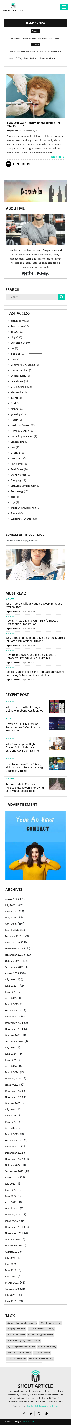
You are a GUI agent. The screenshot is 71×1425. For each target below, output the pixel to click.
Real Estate (19, 469)
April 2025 (11, 998)
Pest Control (19, 464)
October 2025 (12, 961)
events (16, 398)
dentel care (20, 381)
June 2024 (10, 1054)
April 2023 (11, 1128)
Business (35, 31)
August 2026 (12, 899)
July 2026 (10, 905)
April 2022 (11, 1202)
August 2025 (12, 973)
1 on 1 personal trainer (50, 1323)
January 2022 (12, 1221)
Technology (19, 491)
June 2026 (10, 911)
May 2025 (10, 992)
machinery (18, 458)
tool (15, 497)
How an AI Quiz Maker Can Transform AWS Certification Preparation (35, 52)
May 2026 (10, 917)
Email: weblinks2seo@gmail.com (22, 541)
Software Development (25, 486)
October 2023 (12, 1103)
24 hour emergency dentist (40, 1335)
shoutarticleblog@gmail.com (42, 1406)
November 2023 (14, 1097)
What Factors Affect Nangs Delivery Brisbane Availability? (35, 38)
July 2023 (10, 1109)
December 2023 (14, 1091)
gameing (18, 414)
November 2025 (14, 955)
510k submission (42, 1352)
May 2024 (10, 1060)
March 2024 (12, 1072)
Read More (57, 157)
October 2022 (12, 1165)
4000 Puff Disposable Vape (19, 1352)
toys (15, 502)
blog (16, 337)
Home (10, 58)
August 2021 (12, 1252)
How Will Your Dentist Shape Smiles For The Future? (33, 124)
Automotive (20, 326)
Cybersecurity (20, 376)
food (15, 403)
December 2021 (14, 1227)
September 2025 (14, 967)
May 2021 (10, 1270)
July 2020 (10, 1295)
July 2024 (10, 1047)
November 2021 (14, 1233)
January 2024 (12, 1084)
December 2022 (14, 1153)
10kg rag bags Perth (16, 1329)
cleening (18, 354)
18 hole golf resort (16, 1335)
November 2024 (14, 1029)
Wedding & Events (24, 519)
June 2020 (10, 1301)
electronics (19, 392)
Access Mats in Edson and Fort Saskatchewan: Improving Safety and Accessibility (35, 673)
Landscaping (19, 442)
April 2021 (11, 1276)
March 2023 (12, 1134)
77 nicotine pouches (16, 1358)
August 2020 (12, 1289)
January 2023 (12, 1146)
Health (17, 420)
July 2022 (10, 1183)
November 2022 (14, 1159)
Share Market (21, 475)
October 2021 (12, 1239)
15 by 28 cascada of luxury (41, 1329)
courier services (21, 370)
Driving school (21, 387)
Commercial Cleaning (25, 365)
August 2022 (12, 1177)
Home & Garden (22, 431)
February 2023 (13, 1140)
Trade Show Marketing (25, 508)
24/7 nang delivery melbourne (21, 1347)
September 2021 (14, 1245)
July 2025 (10, 979)
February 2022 (13, 1214)
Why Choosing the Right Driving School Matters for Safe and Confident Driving (35, 639)
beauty (17, 332)
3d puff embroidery (47, 1347)
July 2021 (10, 1258)
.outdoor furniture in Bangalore (22, 1323)
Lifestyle (18, 453)
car (14, 348)
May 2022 (10, 1196)
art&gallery (20, 321)
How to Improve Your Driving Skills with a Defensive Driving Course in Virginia (31, 656)
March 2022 (12, 1208)
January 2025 (12, 1016)
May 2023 (10, 1122)
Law (15, 447)
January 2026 (12, 942)
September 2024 (14, 1041)
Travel (17, 513)
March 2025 (12, 1004)
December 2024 (14, 1023)
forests (17, 409)
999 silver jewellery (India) (41, 1358)
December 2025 (14, 948)
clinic (15, 359)
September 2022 (14, 1171)
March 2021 (12, 1282)
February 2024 (13, 1078)
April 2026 (11, 924)
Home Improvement (24, 436)
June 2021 (10, 1264)
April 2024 (11, 1066)
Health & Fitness (23, 425)
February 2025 (13, 1010)
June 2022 (10, 1190)
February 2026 (13, 936)
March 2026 (12, 930)
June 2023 (10, 1115)
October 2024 (12, 1035)
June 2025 (10, 985)
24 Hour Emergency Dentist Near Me (23, 1341)
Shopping (18, 480)
